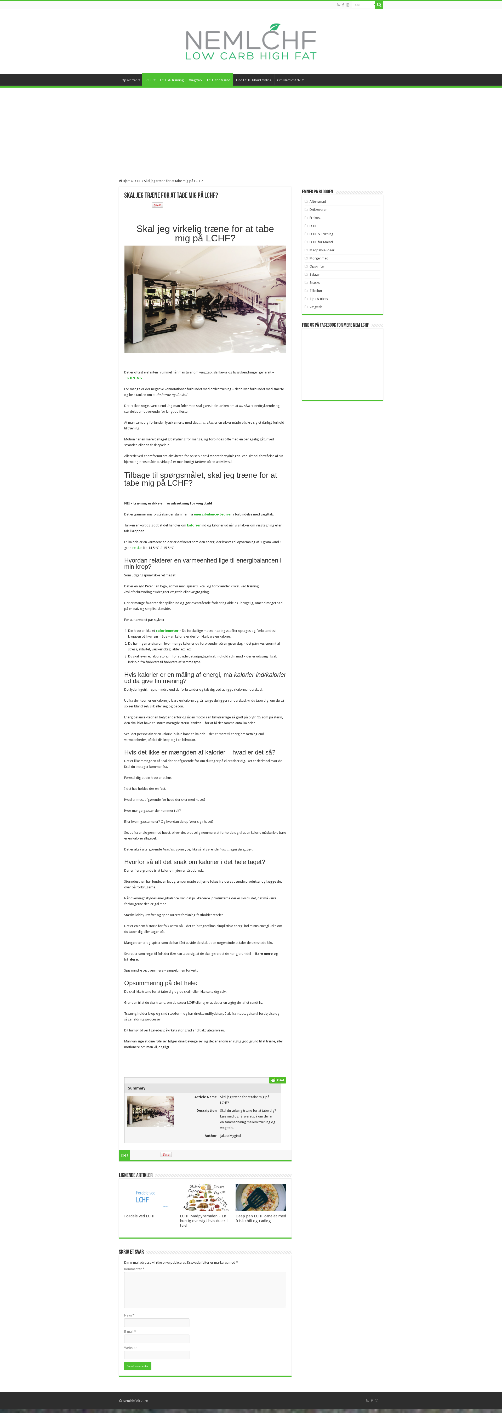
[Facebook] (343, 5)
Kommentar (134, 1269)
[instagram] (348, 5)
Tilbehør (316, 291)
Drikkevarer (318, 210)
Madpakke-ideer (322, 250)
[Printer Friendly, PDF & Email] (277, 1080)
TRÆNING (133, 378)
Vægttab (195, 80)
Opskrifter (129, 80)
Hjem (126, 181)
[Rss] (338, 5)
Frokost (315, 218)
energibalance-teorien (213, 514)
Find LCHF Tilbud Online (253, 80)
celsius (137, 548)
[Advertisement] (251, 126)
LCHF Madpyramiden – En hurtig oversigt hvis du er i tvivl (203, 1221)
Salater (315, 274)
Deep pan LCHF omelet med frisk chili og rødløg (261, 1218)
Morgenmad (319, 258)
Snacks (315, 283)
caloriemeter (167, 631)
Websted (131, 1348)
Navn (129, 1315)
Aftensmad (318, 201)
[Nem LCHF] (251, 41)
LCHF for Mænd (218, 80)
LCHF (148, 80)
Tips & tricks (319, 299)
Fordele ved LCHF (139, 1216)
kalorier (194, 525)
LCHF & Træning (172, 80)
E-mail (130, 1331)
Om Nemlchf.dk (288, 80)
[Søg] (379, 5)
